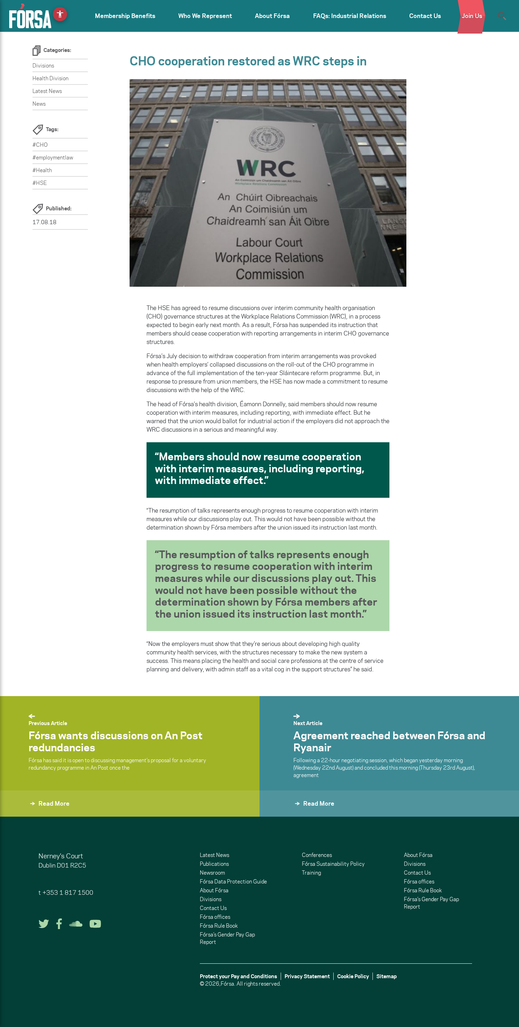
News (39, 103)
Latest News (47, 91)
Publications (214, 864)
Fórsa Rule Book (219, 925)
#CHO (40, 144)
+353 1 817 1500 (67, 892)
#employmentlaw (52, 157)
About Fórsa (272, 16)
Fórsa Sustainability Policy (333, 864)
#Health (42, 170)
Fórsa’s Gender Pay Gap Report (227, 938)
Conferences (317, 855)
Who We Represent (205, 16)
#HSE (39, 183)
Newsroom (212, 872)
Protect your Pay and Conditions (238, 976)
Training (311, 872)
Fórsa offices (215, 917)
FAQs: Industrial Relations (349, 16)
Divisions (43, 65)
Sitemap (386, 976)
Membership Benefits (125, 16)
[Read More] (276, 813)
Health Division (50, 78)
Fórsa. (228, 983)
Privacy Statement (307, 976)
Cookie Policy (353, 976)
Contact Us (425, 16)
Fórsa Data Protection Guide (233, 881)
